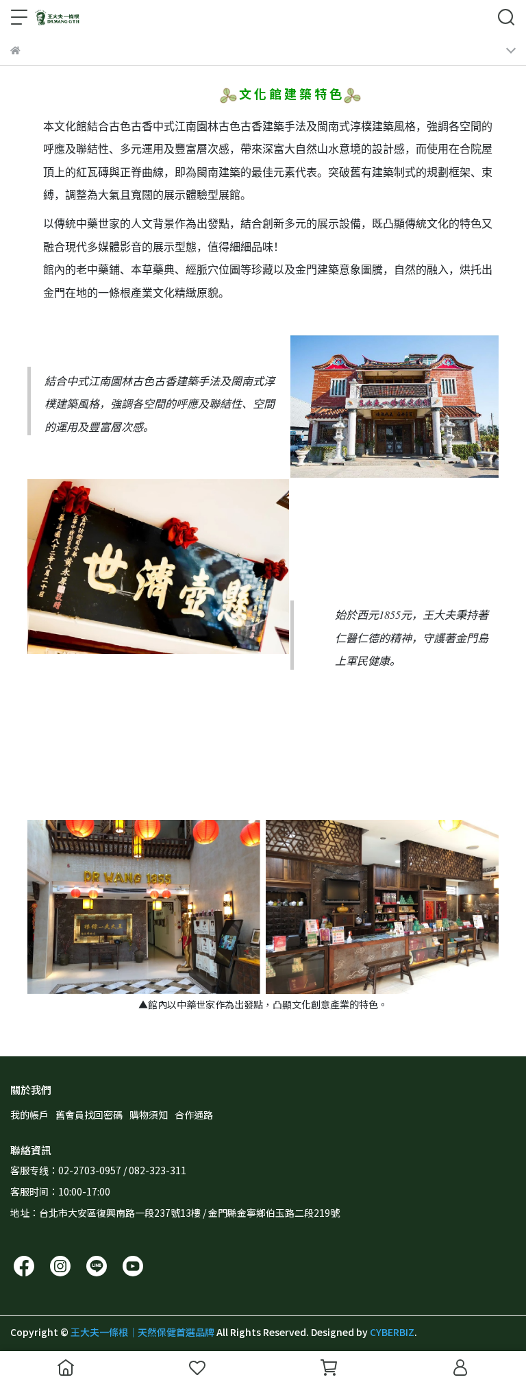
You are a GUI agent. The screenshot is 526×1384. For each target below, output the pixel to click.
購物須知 (148, 1114)
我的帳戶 (29, 1114)
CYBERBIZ (392, 1332)
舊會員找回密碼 (89, 1114)
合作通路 (194, 1114)
